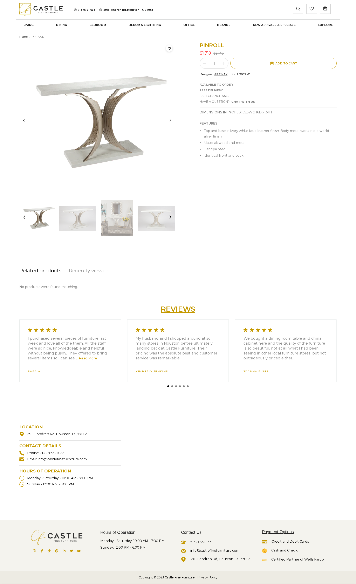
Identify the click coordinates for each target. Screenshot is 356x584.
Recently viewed (89, 271)
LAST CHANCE (215, 96)
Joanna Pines (256, 371)
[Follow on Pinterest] (56, 551)
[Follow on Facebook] (41, 551)
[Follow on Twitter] (71, 551)
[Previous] (27, 120)
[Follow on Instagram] (34, 551)
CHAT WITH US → (245, 102)
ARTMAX (220, 74)
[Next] (167, 120)
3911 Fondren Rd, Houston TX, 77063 (128, 9)
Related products (40, 271)
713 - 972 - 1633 (52, 453)
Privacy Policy (207, 577)
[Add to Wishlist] (169, 48)
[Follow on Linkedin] (64, 551)
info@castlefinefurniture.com (62, 459)
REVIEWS (178, 309)
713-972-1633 (86, 9)
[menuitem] (28, 24)
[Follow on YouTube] (79, 551)
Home (23, 36)
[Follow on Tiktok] (49, 551)
